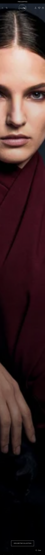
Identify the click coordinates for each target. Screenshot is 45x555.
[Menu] (2, 7)
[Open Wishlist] (39, 7)
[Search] (7, 7)
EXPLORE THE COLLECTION (22, 543)
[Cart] (43, 7)
